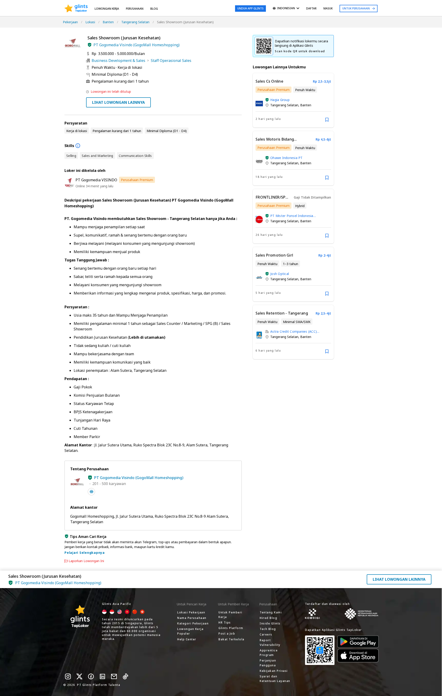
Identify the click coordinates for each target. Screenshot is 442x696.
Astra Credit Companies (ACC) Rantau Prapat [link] (293, 331)
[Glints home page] (76, 8)
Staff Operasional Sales (171, 60)
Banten (108, 22)
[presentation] (76, 8)
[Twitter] (79, 676)
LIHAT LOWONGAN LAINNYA (118, 102)
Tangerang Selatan (135, 22)
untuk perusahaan (356, 8)
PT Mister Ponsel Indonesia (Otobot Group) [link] (291, 216)
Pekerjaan (70, 22)
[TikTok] (125, 676)
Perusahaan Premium (137, 180)
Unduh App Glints (250, 8)
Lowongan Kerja (107, 9)
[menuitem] (286, 9)
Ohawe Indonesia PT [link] (286, 158)
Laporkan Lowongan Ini (86, 561)
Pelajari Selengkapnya (84, 552)
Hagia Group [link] (280, 100)
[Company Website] (91, 491)
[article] (293, 100)
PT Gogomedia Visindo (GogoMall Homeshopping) (136, 44)
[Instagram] (68, 676)
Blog (154, 9)
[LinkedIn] (102, 676)
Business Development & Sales (118, 60)
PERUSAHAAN (134, 9)
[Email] (114, 676)
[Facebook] (91, 676)
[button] (89, 45)
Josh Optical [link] (279, 273)
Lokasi (90, 22)
